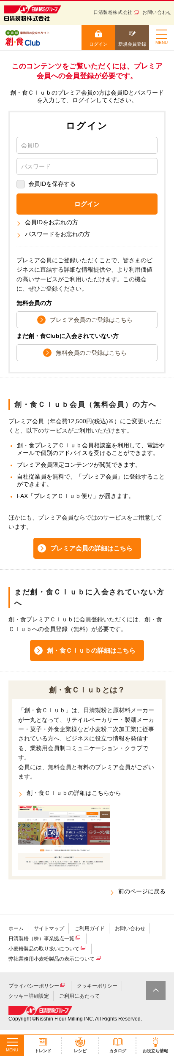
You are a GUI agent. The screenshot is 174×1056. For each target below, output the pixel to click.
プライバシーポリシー (33, 986)
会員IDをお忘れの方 (51, 222)
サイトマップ (49, 928)
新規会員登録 (132, 43)
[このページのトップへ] (156, 990)
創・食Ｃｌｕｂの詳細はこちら (91, 650)
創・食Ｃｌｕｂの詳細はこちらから (74, 792)
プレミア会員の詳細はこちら (91, 548)
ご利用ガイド (89, 928)
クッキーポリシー (97, 986)
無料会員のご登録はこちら (91, 352)
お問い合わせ (157, 12)
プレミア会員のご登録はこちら (91, 319)
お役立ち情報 (155, 1050)
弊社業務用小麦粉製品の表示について (51, 959)
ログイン (98, 43)
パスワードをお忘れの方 (57, 234)
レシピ (80, 1050)
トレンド (43, 1050)
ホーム (16, 928)
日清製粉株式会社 (113, 12)
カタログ (117, 1050)
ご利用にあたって (79, 996)
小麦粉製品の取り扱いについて (43, 949)
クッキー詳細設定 (28, 996)
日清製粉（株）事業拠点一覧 (41, 939)
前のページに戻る (142, 891)
